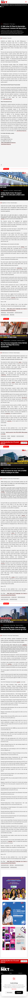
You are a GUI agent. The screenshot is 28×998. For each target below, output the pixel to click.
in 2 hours (11, 190)
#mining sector (3, 438)
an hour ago (13, 468)
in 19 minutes (13, 340)
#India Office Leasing (13, 599)
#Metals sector (3, 436)
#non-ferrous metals (20, 436)
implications (19, 267)
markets (2, 491)
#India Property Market (5, 867)
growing (2, 562)
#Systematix (13, 436)
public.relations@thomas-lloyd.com (8, 142)
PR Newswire (4, 38)
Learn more (14, 989)
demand (23, 515)
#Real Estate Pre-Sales (5, 865)
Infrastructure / (6, 625)
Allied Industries (5, 352)
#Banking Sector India (5, 314)
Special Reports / (7, 468)
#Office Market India (21, 597)
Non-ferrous (24, 397)
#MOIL (8, 436)
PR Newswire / (6, 24)
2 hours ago (12, 625)
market (13, 577)
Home (2, 973)
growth (13, 382)
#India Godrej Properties (19, 865)
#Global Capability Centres (5, 597)
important (10, 841)
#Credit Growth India (18, 312)
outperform (3, 374)
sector (20, 362)
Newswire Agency (17, 190)
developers (24, 644)
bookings (9, 664)
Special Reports (4, 478)
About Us (20, 973)
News (11, 973)
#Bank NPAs (12, 314)
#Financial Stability (10, 312)
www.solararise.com (7, 98)
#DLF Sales (12, 865)
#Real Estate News (13, 867)
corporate (13, 297)
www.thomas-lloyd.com (21, 130)
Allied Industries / (7, 340)
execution (9, 420)
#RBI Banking (3, 312)
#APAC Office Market (4, 599)
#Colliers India (14, 597)
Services (2, 218)
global (13, 532)
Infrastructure (4, 635)
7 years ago (12, 24)
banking (22, 246)
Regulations (4, 202)
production (7, 413)
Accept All (19, 992)
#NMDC (8, 438)
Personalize (9, 992)
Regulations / (6, 190)
